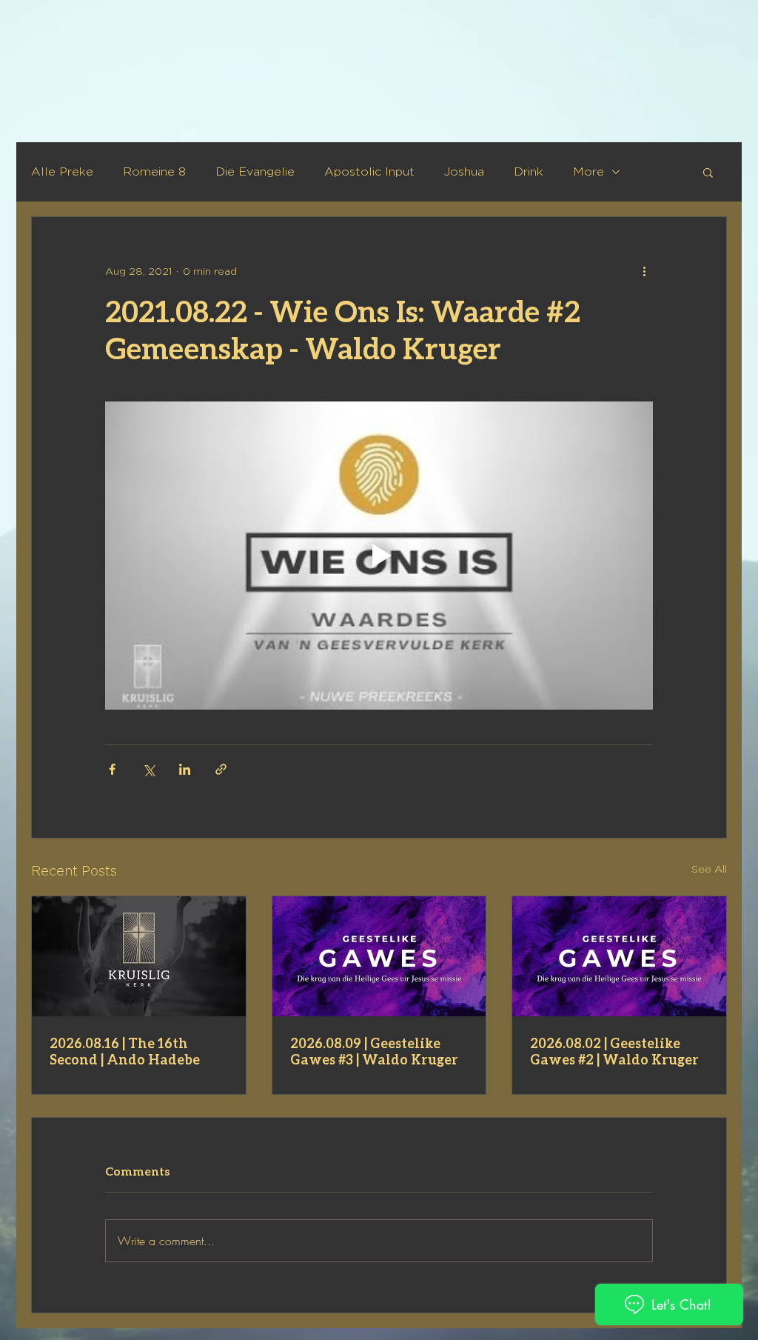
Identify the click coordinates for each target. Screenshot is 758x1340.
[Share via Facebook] (112, 769)
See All (709, 868)
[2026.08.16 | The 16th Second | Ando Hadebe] (139, 956)
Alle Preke (62, 171)
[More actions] (644, 270)
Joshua (464, 171)
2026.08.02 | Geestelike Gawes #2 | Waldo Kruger (614, 1051)
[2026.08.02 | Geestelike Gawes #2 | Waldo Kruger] (619, 956)
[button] (708, 172)
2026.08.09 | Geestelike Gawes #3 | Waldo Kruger (374, 1051)
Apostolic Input (369, 171)
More (588, 171)
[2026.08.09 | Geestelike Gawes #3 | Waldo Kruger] (379, 956)
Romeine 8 (154, 171)
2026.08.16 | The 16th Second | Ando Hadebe (125, 1051)
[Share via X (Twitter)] (148, 769)
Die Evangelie (255, 171)
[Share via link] (221, 769)
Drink (528, 171)
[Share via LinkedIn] (185, 769)
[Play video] (379, 555)
